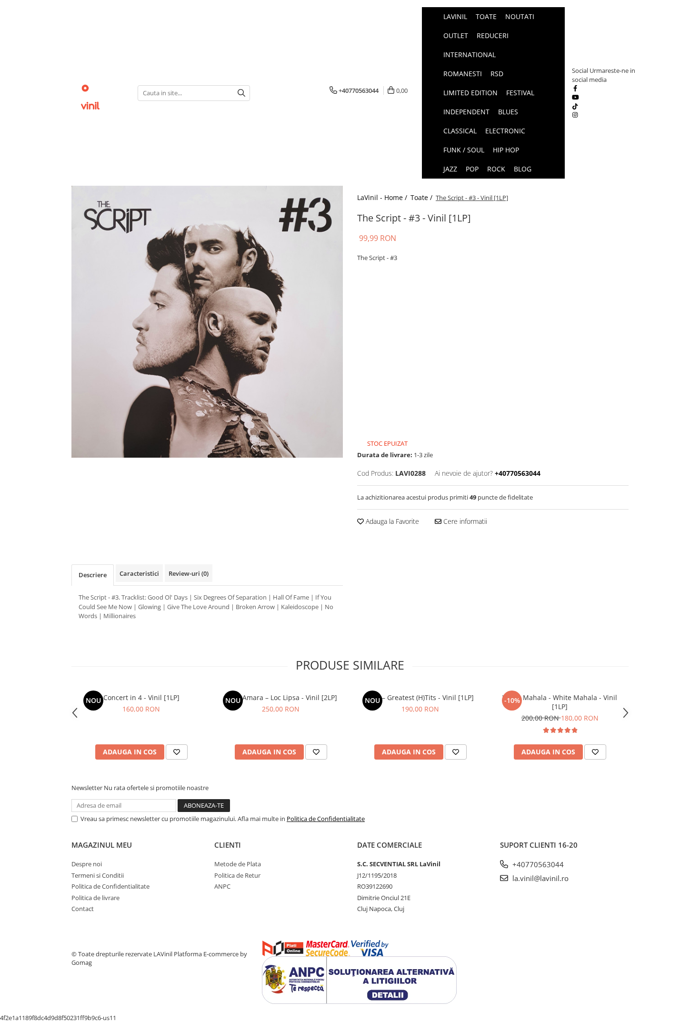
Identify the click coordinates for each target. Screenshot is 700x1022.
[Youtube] (575, 97)
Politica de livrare (95, 897)
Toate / (422, 197)
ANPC (222, 886)
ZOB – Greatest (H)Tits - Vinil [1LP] (420, 697)
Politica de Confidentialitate (326, 818)
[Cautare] (241, 93)
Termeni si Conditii (97, 875)
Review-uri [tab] (189, 573)
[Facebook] (575, 88)
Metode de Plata (237, 864)
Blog (522, 168)
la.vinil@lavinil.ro (539, 878)
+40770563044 (537, 864)
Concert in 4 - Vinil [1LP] (141, 697)
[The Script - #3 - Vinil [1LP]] (207, 322)
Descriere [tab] (93, 575)
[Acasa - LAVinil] (97, 93)
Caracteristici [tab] (139, 573)
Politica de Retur (237, 875)
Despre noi (86, 864)
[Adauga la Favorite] (177, 752)
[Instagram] (575, 114)
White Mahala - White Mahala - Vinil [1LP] (559, 702)
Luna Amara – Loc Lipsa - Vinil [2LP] (281, 697)
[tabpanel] (207, 322)
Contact (82, 908)
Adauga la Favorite (391, 521)
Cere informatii (464, 521)
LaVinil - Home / (383, 197)
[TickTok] (575, 106)
